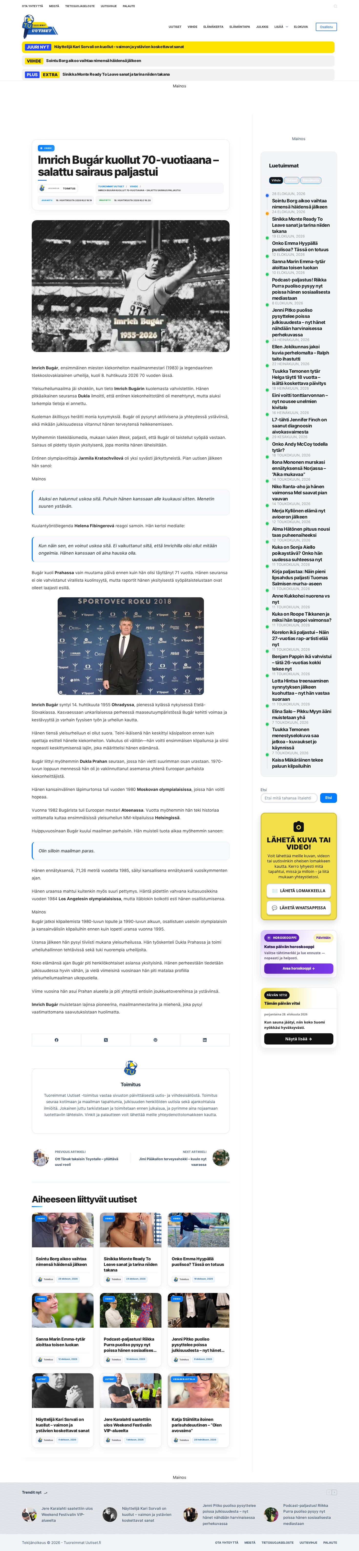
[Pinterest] (155, 1040)
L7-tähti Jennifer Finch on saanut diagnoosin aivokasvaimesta (299, 426)
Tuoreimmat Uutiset (81, 1542)
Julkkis (262, 27)
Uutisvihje (109, 6)
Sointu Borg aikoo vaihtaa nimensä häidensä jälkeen (93, 60)
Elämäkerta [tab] (311, 180)
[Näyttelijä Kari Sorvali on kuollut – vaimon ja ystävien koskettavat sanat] (63, 1390)
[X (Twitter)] (106, 1040)
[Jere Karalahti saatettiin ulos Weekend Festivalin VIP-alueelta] (130, 1390)
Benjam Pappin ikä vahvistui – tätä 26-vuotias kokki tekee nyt (302, 663)
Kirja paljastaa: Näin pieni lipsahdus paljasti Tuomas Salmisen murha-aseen (300, 578)
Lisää (279, 27)
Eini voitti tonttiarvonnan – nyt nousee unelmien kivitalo (300, 401)
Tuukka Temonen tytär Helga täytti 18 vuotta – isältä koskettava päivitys (299, 377)
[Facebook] (56, 1040)
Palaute (129, 6)
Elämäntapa (240, 27)
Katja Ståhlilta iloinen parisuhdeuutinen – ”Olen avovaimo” (197, 1425)
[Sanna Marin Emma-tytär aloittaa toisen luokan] (63, 1310)
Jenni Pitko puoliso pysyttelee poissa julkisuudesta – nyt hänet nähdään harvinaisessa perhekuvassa (196, 1350)
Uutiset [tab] (291, 180)
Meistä (54, 6)
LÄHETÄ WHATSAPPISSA (299, 908)
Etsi (264, 789)
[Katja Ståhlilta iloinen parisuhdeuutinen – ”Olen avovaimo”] (198, 1390)
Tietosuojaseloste (80, 6)
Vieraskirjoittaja (184, 1379)
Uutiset (175, 27)
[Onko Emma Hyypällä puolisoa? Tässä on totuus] (198, 1230)
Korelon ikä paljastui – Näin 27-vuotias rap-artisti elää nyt (300, 638)
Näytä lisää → (298, 1039)
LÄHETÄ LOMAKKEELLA (298, 891)
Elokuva (301, 27)
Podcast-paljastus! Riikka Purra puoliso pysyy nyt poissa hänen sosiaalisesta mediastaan (307, 1514)
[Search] (335, 6)
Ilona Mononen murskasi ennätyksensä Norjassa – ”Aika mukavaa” (299, 468)
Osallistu (326, 27)
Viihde (192, 27)
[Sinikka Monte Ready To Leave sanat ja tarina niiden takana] (130, 1230)
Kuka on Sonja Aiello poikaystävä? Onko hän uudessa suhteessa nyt (297, 553)
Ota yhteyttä (32, 6)
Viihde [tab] (276, 180)
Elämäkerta (213, 27)
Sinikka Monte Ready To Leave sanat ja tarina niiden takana (116, 74)
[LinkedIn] (205, 1040)
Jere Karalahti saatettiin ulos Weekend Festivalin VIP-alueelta (127, 1425)
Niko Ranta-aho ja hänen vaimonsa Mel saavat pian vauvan (299, 493)
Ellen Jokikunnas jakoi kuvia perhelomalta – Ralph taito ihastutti (300, 353)
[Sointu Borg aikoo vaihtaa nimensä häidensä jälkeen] (63, 1230)
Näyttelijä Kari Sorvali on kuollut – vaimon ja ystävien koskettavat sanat (119, 46)
